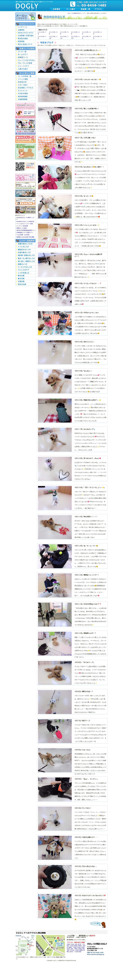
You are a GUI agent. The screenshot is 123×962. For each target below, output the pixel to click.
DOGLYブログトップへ (98, 924)
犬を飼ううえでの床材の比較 (25, 284)
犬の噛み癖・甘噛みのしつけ (25, 255)
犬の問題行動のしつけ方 (25, 243)
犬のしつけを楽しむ (25, 272)
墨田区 (76, 945)
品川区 (77, 950)
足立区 (72, 945)
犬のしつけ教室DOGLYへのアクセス (98, 9)
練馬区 (81, 950)
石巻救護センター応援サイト (25, 232)
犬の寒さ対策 (25, 275)
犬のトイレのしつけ (25, 246)
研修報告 (25, 41)
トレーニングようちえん (25, 60)
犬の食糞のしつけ (25, 264)
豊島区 (80, 945)
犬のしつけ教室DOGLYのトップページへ (25, 27)
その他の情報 (25, 93)
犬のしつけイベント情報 (25, 79)
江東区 (75, 947)
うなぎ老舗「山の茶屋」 (23, 234)
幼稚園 (25, 57)
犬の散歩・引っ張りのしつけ (25, 258)
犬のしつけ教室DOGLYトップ (76, 13)
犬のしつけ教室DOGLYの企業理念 (56, 9)
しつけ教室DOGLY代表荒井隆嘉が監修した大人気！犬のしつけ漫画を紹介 (25, 127)
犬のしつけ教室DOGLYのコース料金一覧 (25, 76)
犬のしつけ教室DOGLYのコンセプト (25, 32)
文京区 (72, 944)
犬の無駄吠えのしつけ (25, 249)
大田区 (83, 947)
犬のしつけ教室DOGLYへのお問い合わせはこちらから (25, 17)
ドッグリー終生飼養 (22, 226)
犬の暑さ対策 (25, 278)
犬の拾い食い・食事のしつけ (25, 261)
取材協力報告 (25, 38)
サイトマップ (25, 90)
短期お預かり (25, 66)
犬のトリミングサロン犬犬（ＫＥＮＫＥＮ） (25, 177)
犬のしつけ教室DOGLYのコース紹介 (71, 9)
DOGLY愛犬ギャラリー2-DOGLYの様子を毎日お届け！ (25, 139)
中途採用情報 (25, 99)
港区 (72, 948)
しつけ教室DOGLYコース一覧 (25, 51)
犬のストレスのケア (25, 269)
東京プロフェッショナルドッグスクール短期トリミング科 (25, 193)
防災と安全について (25, 44)
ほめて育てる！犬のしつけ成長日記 (25, 151)
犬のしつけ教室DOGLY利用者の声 (25, 82)
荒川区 (79, 944)
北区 (76, 944)
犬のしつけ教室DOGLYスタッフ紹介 (25, 84)
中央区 (79, 947)
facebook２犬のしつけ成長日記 (25, 221)
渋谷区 (68, 948)
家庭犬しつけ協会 (22, 228)
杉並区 (71, 951)
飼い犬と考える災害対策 (25, 281)
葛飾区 (70, 947)
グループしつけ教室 (25, 63)
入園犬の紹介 (25, 69)
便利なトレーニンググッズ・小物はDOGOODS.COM (25, 201)
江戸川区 (72, 950)
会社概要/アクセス (25, 87)
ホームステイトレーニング (25, 54)
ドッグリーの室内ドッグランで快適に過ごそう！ (25, 209)
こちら (27, 957)
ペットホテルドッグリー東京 (25, 223)
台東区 (68, 944)
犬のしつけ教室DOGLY (27, 6)
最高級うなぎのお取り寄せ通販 (25, 237)
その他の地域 (77, 951)
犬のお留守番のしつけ (25, 252)
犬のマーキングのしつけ (25, 266)
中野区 (76, 948)
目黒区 (80, 948)
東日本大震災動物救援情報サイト (26, 230)
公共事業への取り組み (25, 35)
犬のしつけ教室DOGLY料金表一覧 (86, 9)
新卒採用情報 (25, 96)
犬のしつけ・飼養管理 (25, 240)
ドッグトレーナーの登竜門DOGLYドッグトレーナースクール (25, 185)
